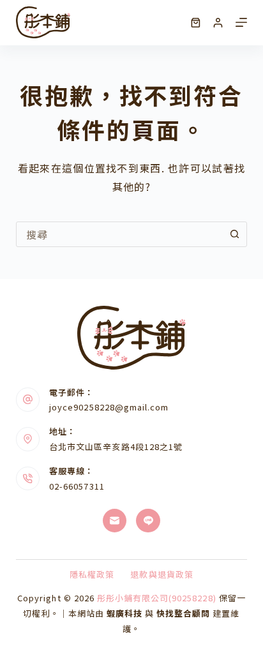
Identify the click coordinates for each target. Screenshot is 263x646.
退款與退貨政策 (161, 574)
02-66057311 (76, 486)
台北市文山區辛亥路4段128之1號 (116, 446)
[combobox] (120, 234)
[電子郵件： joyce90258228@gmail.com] (28, 399)
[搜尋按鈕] (234, 234)
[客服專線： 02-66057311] (28, 479)
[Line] (148, 521)
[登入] (218, 22)
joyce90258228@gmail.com (109, 407)
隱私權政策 (92, 574)
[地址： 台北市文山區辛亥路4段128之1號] (28, 439)
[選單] (241, 22)
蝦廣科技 (124, 613)
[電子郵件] (115, 521)
